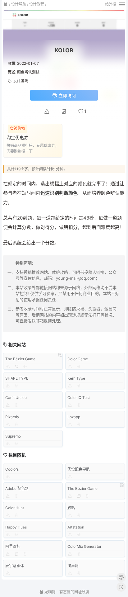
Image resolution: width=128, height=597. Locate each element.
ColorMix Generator (84, 546)
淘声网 (73, 565)
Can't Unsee (16, 397)
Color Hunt (14, 507)
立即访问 (66, 95)
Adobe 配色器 (17, 488)
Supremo (13, 436)
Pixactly (12, 417)
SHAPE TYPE (16, 378)
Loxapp (73, 417)
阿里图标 (12, 546)
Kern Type (76, 378)
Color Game (77, 359)
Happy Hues (16, 527)
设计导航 (18, 4)
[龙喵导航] (5, 4)
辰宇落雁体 (14, 565)
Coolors (12, 469)
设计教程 (36, 4)
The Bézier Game (20, 359)
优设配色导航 (78, 469)
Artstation (75, 527)
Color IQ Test (78, 397)
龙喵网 (49, 592)
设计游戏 (20, 80)
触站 (71, 507)
